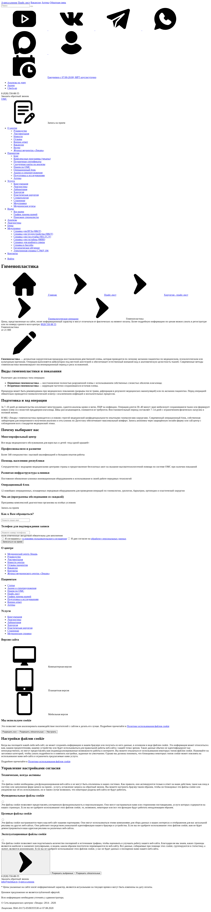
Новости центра (15, 562)
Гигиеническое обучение (27, 248)
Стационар (19, 200)
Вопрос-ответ (21, 142)
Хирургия (19, 192)
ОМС (4, 99)
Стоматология (21, 197)
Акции (11, 85)
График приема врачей (25, 214)
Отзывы (18, 139)
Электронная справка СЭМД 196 (31, 250)
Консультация (21, 183)
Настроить (51, 732)
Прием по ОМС (22, 167)
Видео (17, 147)
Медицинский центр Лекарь (22, 554)
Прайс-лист (110, 295)
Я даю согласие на (98, 538)
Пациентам (13, 153)
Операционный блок (25, 170)
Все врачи (19, 211)
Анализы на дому (16, 82)
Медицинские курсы (25, 206)
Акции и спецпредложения (28, 172)
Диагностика (20, 186)
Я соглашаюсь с (35, 538)
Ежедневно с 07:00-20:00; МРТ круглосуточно (72, 77)
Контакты (12, 253)
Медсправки (20, 203)
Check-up (12, 88)
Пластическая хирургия (26, 195)
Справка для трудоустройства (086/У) (33, 234)
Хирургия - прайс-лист (176, 295)
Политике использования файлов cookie (148, 726)
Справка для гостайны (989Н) (29, 239)
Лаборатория (20, 189)
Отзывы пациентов (17, 565)
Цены (10, 225)
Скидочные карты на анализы (29, 164)
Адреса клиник (9, 2)
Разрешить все (9, 732)
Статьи (11, 585)
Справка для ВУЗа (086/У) (27, 231)
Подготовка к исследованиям (29, 175)
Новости (18, 136)
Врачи (10, 209)
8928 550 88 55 (48, 324)
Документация (21, 133)
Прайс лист (24, 2)
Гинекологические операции (63, 318)
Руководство (20, 131)
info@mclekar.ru (9, 881)
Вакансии (36, 2)
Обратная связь (58, 2)
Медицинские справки (19, 633)
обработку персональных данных (108, 538)
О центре (12, 128)
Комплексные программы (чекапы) (32, 158)
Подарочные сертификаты (27, 161)
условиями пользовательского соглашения (44, 538)
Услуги (11, 181)
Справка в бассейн (23, 245)
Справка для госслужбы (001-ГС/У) (32, 236)
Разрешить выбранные (62, 873)
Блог (16, 156)
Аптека (45, 2)
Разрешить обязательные (32, 732)
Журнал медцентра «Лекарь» (29, 150)
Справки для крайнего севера (29, 242)
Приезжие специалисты (26, 217)
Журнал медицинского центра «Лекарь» (28, 573)
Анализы (12, 220)
